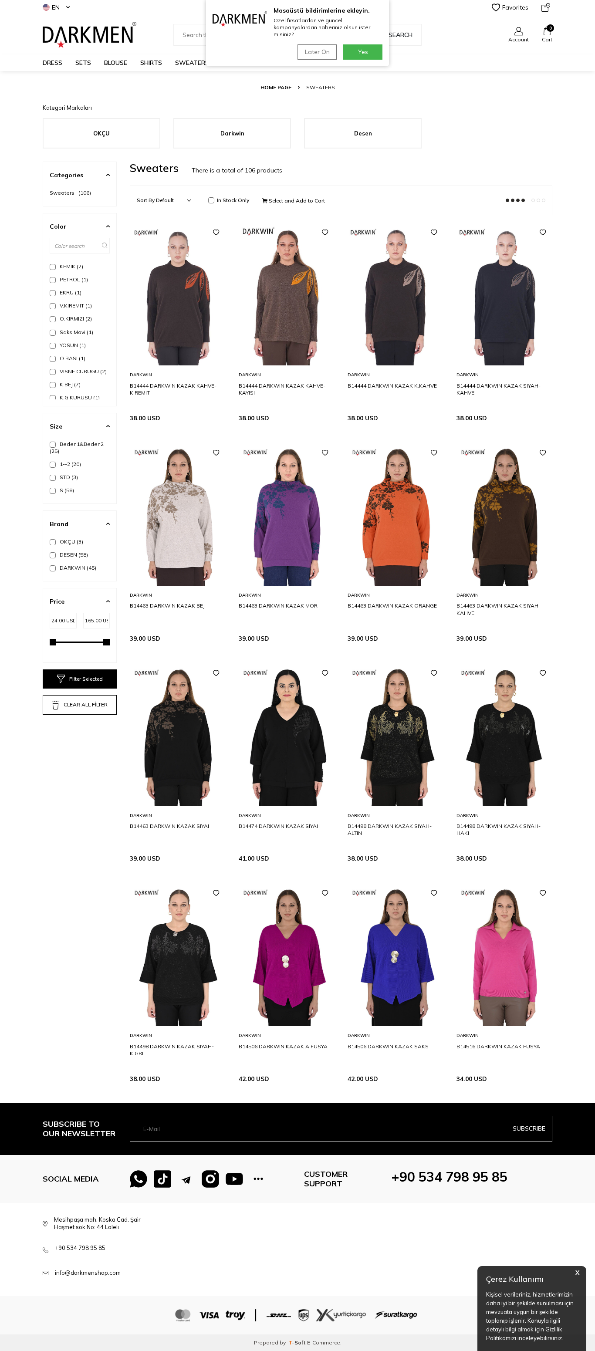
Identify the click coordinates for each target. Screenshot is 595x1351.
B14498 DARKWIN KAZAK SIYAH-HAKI (498, 829)
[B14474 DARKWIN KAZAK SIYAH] (287, 734)
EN (56, 7)
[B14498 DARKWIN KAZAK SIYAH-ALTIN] (395, 734)
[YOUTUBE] (234, 1179)
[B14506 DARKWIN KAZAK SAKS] (395, 954)
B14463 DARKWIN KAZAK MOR (278, 605)
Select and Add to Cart (296, 200)
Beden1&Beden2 (77, 447)
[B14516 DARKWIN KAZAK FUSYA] (504, 954)
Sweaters (192, 63)
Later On (317, 52)
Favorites (515, 7)
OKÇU (70, 541)
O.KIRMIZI (75, 318)
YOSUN (72, 345)
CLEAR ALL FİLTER (86, 704)
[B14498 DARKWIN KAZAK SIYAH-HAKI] (504, 734)
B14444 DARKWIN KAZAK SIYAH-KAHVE (498, 389)
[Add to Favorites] (216, 232)
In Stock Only (233, 200)
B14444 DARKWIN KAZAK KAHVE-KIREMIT (173, 389)
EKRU (69, 292)
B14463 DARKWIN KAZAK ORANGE (392, 605)
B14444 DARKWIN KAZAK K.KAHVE (392, 385)
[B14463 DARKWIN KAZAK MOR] (287, 514)
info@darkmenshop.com (88, 1272)
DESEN (73, 554)
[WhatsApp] (138, 1179)
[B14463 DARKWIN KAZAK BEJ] (178, 514)
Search (400, 35)
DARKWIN (77, 567)
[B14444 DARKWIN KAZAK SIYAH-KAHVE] (504, 293)
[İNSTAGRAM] (210, 1179)
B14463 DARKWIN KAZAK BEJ (167, 605)
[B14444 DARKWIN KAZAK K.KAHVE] (395, 293)
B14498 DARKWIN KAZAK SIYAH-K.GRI (172, 1050)
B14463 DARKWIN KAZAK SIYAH (171, 826)
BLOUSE (115, 63)
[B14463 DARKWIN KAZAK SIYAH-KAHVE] (504, 514)
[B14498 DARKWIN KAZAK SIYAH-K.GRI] (178, 954)
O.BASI (71, 358)
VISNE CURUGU (82, 371)
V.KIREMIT (75, 305)
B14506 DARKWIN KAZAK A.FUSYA (283, 1046)
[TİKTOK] (162, 1179)
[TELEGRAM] (186, 1179)
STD (68, 477)
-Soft (297, 1342)
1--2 (69, 464)
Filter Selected (86, 679)
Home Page (275, 87)
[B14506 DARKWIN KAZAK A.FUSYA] (287, 954)
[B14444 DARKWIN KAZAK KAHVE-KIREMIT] (178, 293)
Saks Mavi (75, 332)
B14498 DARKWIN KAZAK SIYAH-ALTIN (390, 829)
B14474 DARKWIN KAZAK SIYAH (280, 826)
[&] (258, 1179)
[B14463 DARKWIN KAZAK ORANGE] (395, 514)
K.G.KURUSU (79, 397)
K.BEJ (69, 384)
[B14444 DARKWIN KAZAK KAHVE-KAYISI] (287, 293)
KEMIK (70, 266)
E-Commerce (323, 1342)
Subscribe (529, 1128)
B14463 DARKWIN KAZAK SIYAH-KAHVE (498, 609)
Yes (363, 52)
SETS (83, 63)
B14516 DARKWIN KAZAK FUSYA (498, 1046)
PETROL (73, 279)
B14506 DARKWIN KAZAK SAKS (388, 1046)
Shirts (151, 63)
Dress (52, 63)
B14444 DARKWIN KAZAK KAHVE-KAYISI (282, 389)
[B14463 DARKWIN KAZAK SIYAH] (178, 734)
